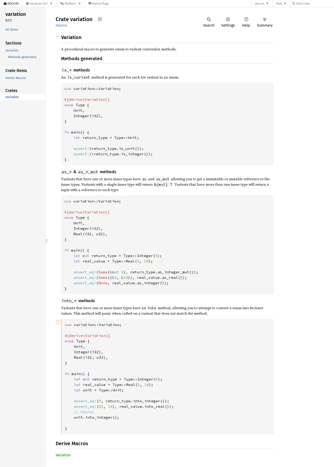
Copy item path (100, 19)
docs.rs (259, 3)
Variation (63, 455)
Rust (279, 3)
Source (61, 25)
